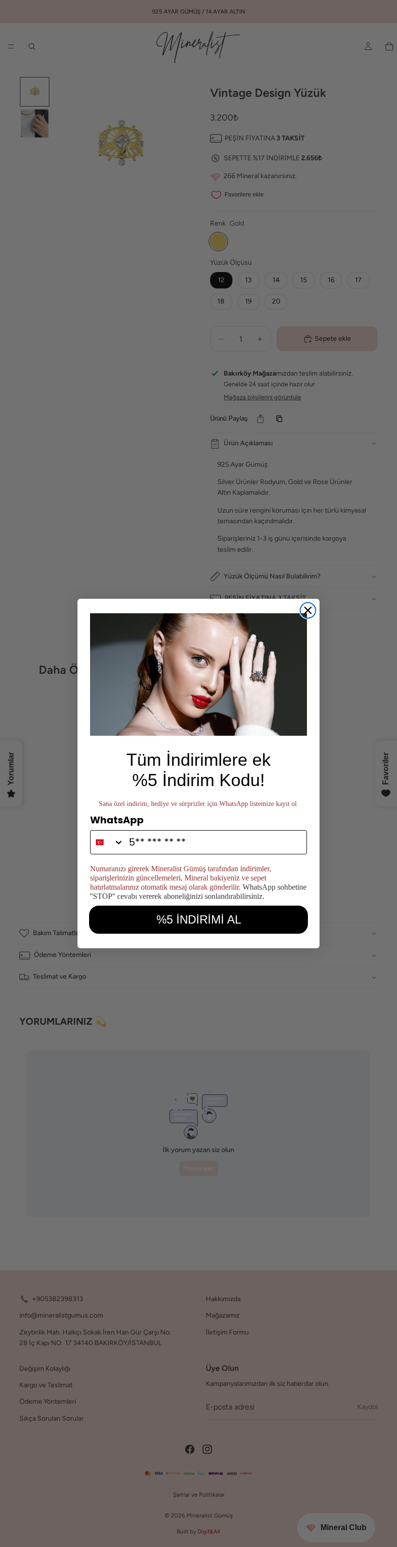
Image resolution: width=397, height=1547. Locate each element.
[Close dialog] (308, 610)
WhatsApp (117, 820)
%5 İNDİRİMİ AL (198, 919)
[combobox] (107, 842)
